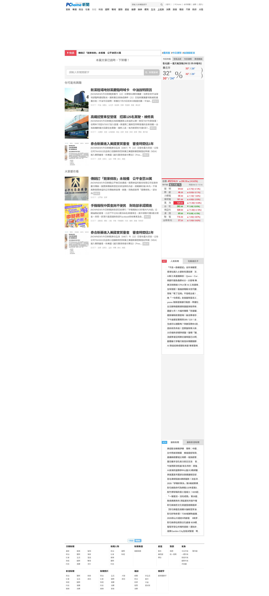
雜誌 (181, 9)
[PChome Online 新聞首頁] (100, 4)
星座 (127, 9)
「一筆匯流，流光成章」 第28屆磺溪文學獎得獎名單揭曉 (193, 496)
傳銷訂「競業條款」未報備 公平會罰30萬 (99, 53)
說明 (194, 4)
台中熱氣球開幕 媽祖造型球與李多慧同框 (187, 453)
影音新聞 (70, 571)
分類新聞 (70, 546)
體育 (146, 9)
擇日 (159, 558)
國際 (107, 9)
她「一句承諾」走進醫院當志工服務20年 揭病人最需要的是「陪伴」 (199, 298)
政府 (194, 9)
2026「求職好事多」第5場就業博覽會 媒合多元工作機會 (193, 483)
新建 (126, 132)
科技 (101, 9)
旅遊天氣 (185, 558)
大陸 (201, 9)
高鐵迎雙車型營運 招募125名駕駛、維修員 (122, 117)
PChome (178, 4)
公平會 (100, 197)
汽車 (188, 9)
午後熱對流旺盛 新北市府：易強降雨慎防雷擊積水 (190, 466)
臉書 (132, 105)
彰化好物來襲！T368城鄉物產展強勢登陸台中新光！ (191, 514)
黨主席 (137, 105)
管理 (136, 585)
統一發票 (173, 554)
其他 (89, 579)
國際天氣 (185, 561)
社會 (87, 9)
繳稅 (131, 221)
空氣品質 (177, 59)
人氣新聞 (171, 261)
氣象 (184, 546)
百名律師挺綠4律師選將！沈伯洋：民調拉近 (187, 479)
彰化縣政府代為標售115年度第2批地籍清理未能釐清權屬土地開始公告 (200, 488)
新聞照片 (104, 571)
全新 (105, 132)
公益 (147, 582)
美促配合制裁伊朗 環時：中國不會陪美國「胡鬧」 (191, 448)
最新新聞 (171, 442)
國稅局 (100, 221)
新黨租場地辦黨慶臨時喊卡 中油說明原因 (121, 90)
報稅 (105, 221)
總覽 (136, 576)
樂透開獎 (198, 59)
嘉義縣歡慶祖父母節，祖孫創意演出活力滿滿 (188, 457)
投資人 (104, 159)
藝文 (147, 579)
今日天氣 (167, 59)
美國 (123, 159)
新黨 (122, 105)
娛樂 (140, 9)
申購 (114, 159)
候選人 (104, 105)
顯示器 (145, 132)
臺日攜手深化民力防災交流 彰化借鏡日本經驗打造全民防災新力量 (199, 461)
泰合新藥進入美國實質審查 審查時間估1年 (122, 144)
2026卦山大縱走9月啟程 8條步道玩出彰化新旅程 (190, 518)
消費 (168, 9)
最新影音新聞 (193, 442)
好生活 (147, 576)
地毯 (117, 132)
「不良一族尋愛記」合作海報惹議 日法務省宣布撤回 (192, 267)
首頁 (68, 9)
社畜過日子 (193, 261)
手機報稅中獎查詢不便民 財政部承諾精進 (121, 205)
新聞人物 (115, 546)
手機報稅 (120, 221)
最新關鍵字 (162, 576)
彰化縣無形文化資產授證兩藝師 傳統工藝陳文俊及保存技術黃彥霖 (198, 505)
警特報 (194, 551)
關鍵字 (161, 571)
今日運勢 (176, 53)
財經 (94, 9)
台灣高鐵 (111, 132)
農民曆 (166, 53)
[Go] (161, 4)
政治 (81, 9)
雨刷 (140, 132)
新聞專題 (138, 546)
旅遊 (175, 9)
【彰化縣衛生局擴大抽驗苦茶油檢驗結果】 (187, 509)
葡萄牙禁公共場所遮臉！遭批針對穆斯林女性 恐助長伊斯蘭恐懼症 (198, 527)
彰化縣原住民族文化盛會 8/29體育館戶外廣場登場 (190, 522)
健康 (133, 9)
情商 (89, 554)
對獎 (172, 546)
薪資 (135, 132)
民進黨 (127, 105)
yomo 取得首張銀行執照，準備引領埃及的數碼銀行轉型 (193, 302)
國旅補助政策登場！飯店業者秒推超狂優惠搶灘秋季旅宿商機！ (196, 315)
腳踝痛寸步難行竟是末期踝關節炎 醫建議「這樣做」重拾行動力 (197, 341)
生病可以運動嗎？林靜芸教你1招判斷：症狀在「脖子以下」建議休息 (199, 324)
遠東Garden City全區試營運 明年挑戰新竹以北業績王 (193, 531)
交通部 (100, 132)
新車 (131, 132)
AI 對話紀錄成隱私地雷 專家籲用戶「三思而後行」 (190, 345)
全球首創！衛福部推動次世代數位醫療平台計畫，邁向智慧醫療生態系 (199, 289)
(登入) (201, 4)
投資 (122, 132)
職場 (114, 9)
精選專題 (137, 551)
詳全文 (155, 101)
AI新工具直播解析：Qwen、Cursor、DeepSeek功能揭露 (194, 276)
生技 (110, 159)
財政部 (140, 221)
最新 (67, 551)
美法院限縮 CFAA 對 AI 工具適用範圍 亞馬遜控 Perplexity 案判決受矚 (200, 285)
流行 (89, 564)
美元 (118, 159)
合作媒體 (187, 4)
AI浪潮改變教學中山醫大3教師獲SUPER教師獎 (189, 470)
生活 (153, 9)
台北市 (110, 105)
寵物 (89, 551)
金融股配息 (189, 53)
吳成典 (116, 105)
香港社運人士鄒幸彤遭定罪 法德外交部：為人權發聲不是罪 (195, 272)
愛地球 (147, 585)
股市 (168, 4)
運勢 (120, 9)
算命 (159, 551)
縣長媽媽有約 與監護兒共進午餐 (182, 501)
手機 (114, 221)
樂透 (171, 551)
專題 (74, 9)
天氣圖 (184, 564)
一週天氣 (185, 554)
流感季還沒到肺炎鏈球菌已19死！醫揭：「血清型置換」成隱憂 (196, 337)
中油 (99, 105)
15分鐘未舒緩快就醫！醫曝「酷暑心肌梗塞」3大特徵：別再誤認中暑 (199, 332)
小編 (110, 221)
